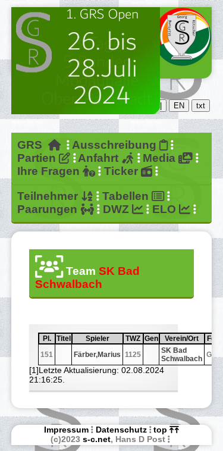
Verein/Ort (184, 338)
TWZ (133, 338)
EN (179, 105)
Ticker (122, 171)
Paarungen (48, 209)
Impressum (66, 429)
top (161, 429)
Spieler (104, 338)
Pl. (48, 338)
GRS (32, 145)
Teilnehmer (49, 196)
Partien (38, 158)
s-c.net (97, 439)
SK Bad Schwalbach (181, 354)
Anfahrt (99, 158)
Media (160, 158)
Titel (63, 338)
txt (200, 105)
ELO (165, 209)
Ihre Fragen (50, 171)
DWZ (117, 209)
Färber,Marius (97, 354)
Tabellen (127, 196)
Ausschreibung (115, 145)
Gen (151, 338)
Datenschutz (121, 429)
